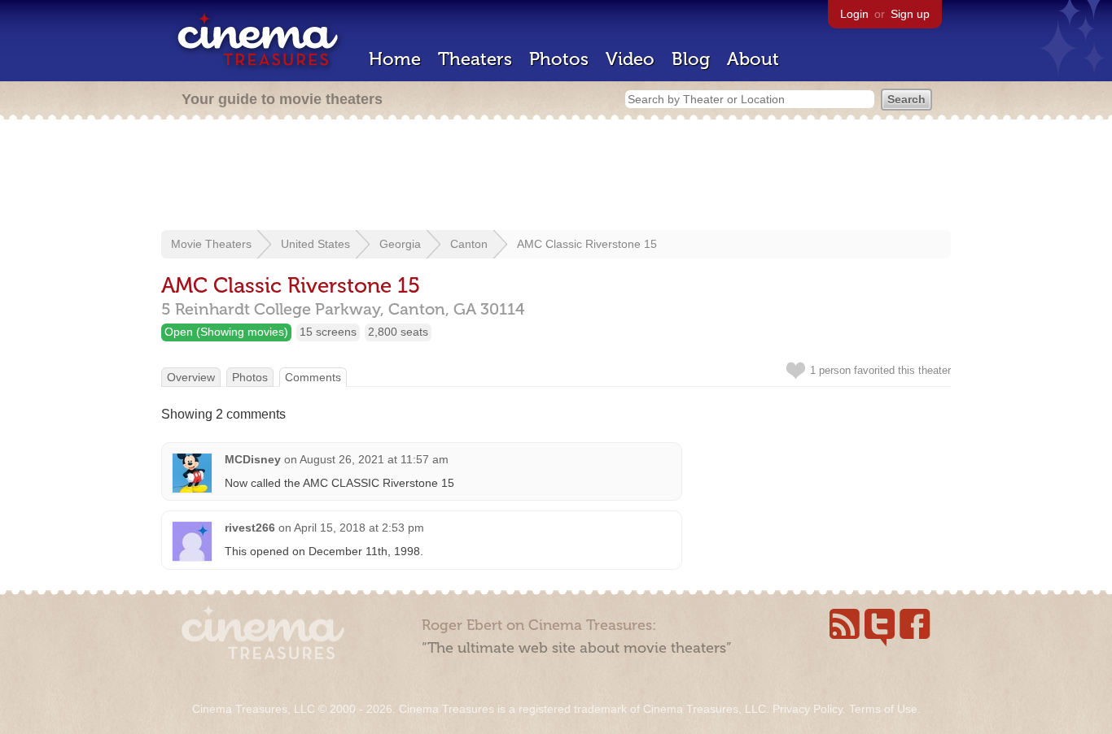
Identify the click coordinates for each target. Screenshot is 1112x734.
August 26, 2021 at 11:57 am (374, 459)
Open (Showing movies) (226, 331)
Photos (559, 59)
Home (395, 59)
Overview (191, 377)
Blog (691, 59)
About (753, 59)
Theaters (475, 59)
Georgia (400, 243)
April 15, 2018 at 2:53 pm (359, 527)
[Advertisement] (556, 176)
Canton (469, 243)
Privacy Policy (808, 708)
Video (630, 59)
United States (315, 243)
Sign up (910, 13)
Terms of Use (883, 708)
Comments (313, 377)
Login (854, 13)
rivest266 (250, 527)
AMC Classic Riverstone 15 (587, 243)
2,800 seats (398, 331)
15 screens (328, 331)
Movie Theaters (211, 243)
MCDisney (253, 459)
